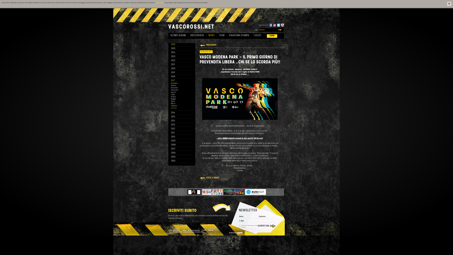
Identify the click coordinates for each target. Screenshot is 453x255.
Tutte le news (212, 178)
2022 (173, 61)
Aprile (173, 101)
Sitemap (210, 230)
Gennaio (174, 108)
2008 (173, 145)
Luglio (173, 95)
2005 (173, 157)
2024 (173, 52)
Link (256, 30)
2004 (173, 161)
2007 (173, 149)
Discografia (197, 35)
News (212, 35)
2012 (173, 129)
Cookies (204, 230)
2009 (173, 141)
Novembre (174, 88)
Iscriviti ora (263, 226)
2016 (173, 113)
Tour (222, 35)
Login (272, 36)
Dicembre (174, 83)
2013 (173, 125)
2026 (173, 44)
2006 (173, 153)
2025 (173, 48)
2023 (173, 56)
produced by (233, 233)
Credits (184, 230)
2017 (173, 81)
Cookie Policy (159, 3)
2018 (173, 77)
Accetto (249, 226)
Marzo (173, 103)
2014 (173, 121)
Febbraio (174, 106)
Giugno (173, 97)
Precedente (211, 45)
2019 (173, 73)
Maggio (173, 99)
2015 (173, 117)
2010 (173, 137)
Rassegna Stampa (239, 35)
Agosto (173, 92)
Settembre (174, 90)
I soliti (257, 35)
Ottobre (173, 86)
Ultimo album (178, 35)
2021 (173, 65)
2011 (173, 133)
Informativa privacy (194, 230)
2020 (173, 69)
